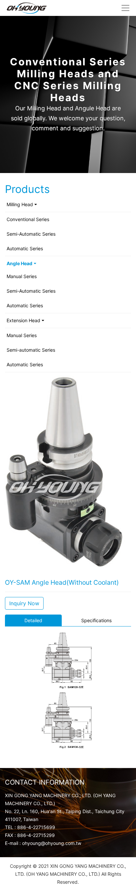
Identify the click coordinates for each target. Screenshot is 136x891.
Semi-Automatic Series (31, 234)
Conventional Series (28, 219)
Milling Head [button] (20, 204)
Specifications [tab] (96, 620)
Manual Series (22, 276)
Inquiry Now (24, 603)
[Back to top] (125, 875)
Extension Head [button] (23, 320)
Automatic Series (25, 248)
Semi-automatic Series (31, 350)
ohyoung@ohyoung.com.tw (51, 843)
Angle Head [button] (19, 263)
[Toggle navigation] (125, 8)
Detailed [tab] (33, 620)
